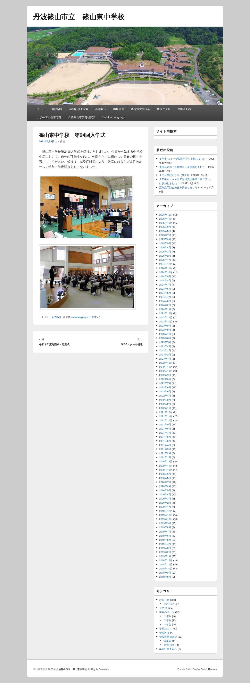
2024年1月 (165, 309)
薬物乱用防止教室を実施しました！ (179, 187)
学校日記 (169, 604)
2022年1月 (165, 408)
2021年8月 (165, 428)
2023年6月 (165, 338)
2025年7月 (165, 235)
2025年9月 (165, 227)
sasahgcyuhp (78, 317)
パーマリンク (94, 317)
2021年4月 (165, 445)
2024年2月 (165, 305)
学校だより (164, 109)
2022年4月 (165, 395)
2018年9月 (165, 572)
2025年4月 (165, 247)
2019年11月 (165, 515)
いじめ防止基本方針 (49, 117)
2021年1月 (165, 457)
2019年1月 (165, 556)
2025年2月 (165, 255)
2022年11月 (165, 367)
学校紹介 (57, 109)
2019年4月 (165, 544)
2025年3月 (165, 251)
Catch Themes (209, 669)
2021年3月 (165, 449)
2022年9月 (165, 375)
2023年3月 (165, 350)
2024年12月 (165, 264)
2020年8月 (165, 478)
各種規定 (100, 109)
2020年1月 (165, 506)
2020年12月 (165, 461)
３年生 (167, 624)
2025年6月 (165, 239)
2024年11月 (165, 268)
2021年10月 (165, 420)
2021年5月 (165, 441)
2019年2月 (165, 552)
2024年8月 (165, 280)
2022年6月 (165, 387)
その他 (163, 608)
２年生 (167, 620)
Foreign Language (113, 117)
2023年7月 (165, 334)
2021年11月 (165, 416)
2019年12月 (165, 511)
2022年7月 (165, 383)
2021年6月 (165, 437)
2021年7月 (165, 432)
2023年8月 (165, 329)
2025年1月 (165, 259)
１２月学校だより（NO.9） (174, 175)
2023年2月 (165, 354)
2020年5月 (165, 490)
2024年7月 (165, 284)
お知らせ (56, 317)
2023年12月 (165, 313)
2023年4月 (165, 346)
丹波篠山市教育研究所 (82, 117)
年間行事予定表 (78, 109)
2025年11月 (165, 218)
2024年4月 (165, 297)
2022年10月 (165, 371)
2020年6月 (165, 486)
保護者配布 (184, 109)
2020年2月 (165, 502)
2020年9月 (165, 474)
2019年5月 (165, 540)
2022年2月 (165, 404)
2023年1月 (165, 358)
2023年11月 (165, 317)
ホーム (41, 109)
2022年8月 (165, 379)
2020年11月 (165, 465)
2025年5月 (165, 243)
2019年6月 (165, 535)
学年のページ (166, 612)
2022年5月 (165, 391)
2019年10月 (165, 519)
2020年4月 (165, 494)
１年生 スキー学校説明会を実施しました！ (183, 158)
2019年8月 (165, 527)
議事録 (167, 641)
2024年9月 (165, 276)
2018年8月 (165, 576)
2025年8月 (165, 231)
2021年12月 (165, 412)
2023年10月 (165, 321)
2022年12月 (165, 362)
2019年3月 (165, 548)
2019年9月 (165, 523)
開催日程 (169, 645)
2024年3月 (165, 301)
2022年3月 (165, 400)
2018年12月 (165, 560)
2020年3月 (165, 498)
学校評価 (118, 109)
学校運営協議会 (140, 109)
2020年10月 (165, 470)
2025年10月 (165, 223)
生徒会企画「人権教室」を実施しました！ (183, 167)
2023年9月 (165, 325)
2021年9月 (165, 424)
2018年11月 (165, 564)
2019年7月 (165, 531)
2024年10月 (165, 272)
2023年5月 (165, 342)
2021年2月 (165, 453)
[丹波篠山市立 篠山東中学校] (125, 103)
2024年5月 (165, 293)
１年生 (167, 616)
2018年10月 (165, 568)
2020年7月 (165, 482)
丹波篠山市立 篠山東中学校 (79, 16)
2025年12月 (165, 214)
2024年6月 (165, 288)
